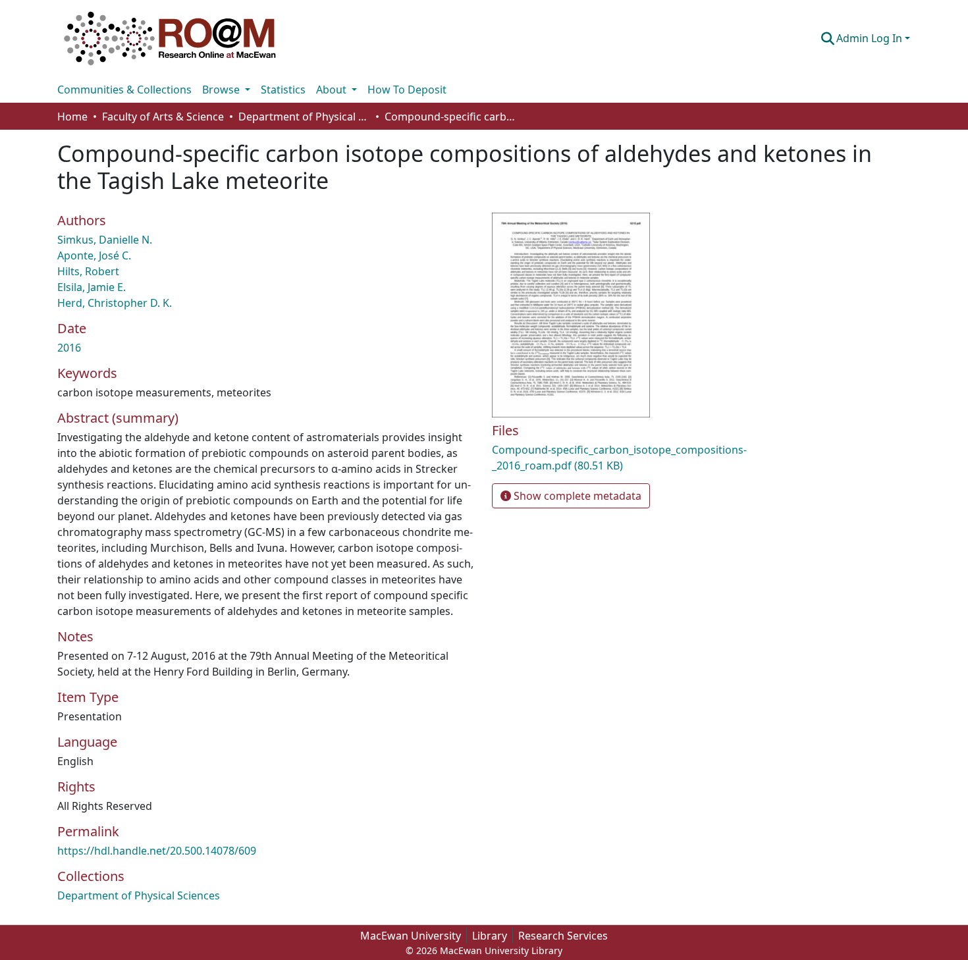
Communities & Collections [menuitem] (124, 89)
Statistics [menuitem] (283, 89)
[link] (629, 457)
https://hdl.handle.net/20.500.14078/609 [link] (156, 850)
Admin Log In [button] (870, 38)
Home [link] (72, 116)
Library (489, 935)
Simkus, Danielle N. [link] (104, 239)
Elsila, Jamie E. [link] (91, 287)
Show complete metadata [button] (576, 496)
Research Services (563, 935)
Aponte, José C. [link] (94, 255)
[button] (169, 38)
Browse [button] (222, 89)
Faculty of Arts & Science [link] (163, 116)
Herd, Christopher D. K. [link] (114, 303)
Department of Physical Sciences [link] (304, 116)
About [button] (332, 89)
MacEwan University (410, 935)
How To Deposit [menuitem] (406, 89)
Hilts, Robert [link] (88, 271)
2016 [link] (69, 347)
